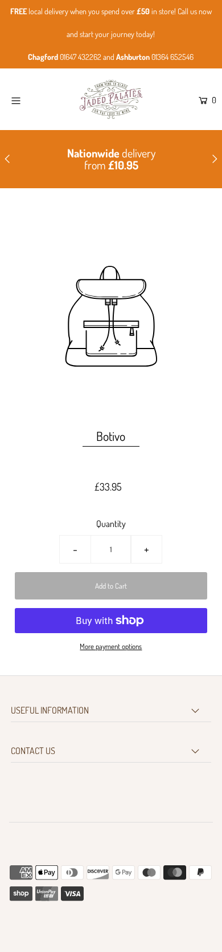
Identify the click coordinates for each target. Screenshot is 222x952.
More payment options (111, 646)
